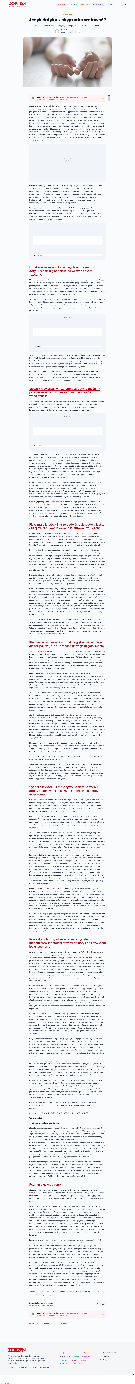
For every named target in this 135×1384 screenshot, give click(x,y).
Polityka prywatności (110, 1353)
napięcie (49, 1295)
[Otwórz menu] (125, 4)
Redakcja (106, 1356)
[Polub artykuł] (79, 32)
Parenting (86, 1356)
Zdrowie (109, 4)
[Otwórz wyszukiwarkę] (121, 4)
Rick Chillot (64, 30)
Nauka (82, 1363)
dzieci (54, 1291)
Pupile (74, 1363)
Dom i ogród (86, 4)
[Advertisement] (67, 240)
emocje (70, 1291)
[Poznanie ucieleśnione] (109, 101)
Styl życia (64, 1363)
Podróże (64, 1360)
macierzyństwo (98, 1291)
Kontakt (105, 1360)
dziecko (62, 1291)
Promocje (83, 1360)
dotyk (48, 1291)
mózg (42, 1295)
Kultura (73, 1360)
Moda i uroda (98, 4)
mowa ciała (34, 1295)
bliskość (40, 1291)
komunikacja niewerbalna (83, 1291)
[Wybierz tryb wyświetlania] (118, 4)
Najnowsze (63, 4)
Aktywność (74, 4)
